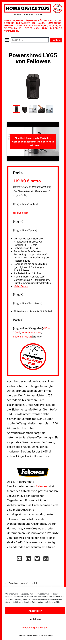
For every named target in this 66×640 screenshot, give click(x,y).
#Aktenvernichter (31, 332)
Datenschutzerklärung (42, 635)
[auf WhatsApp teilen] (46, 558)
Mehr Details (21, 286)
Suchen (56, 40)
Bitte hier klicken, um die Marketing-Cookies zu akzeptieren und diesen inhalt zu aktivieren (33, 141)
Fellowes (41, 486)
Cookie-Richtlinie (24, 635)
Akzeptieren (35, 610)
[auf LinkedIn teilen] (28, 558)
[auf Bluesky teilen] (37, 558)
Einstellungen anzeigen (35, 627)
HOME (28, 336)
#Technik (18, 336)
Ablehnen (35, 619)
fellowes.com (21, 212)
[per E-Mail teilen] (19, 558)
